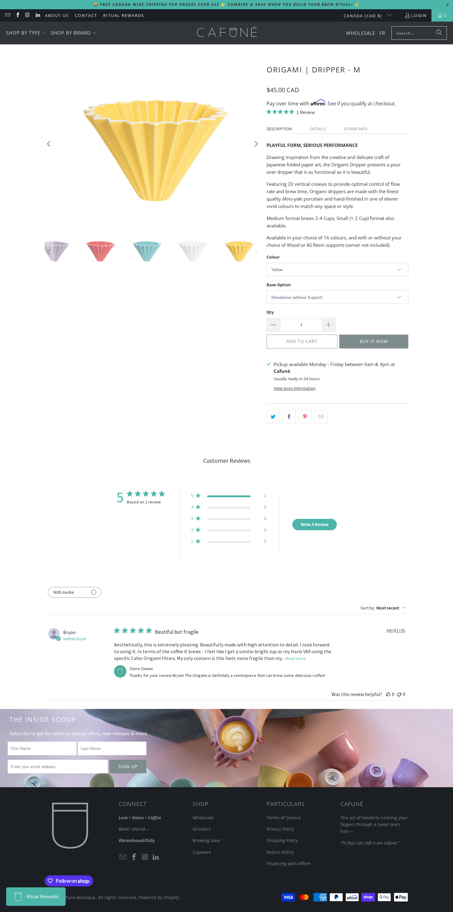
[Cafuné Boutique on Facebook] (17, 15)
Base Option (279, 284)
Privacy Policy (280, 829)
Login (419, 15)
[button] (26, 33)
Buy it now (374, 341)
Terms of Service (284, 817)
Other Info (355, 129)
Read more (296, 658)
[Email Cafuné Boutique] (7, 15)
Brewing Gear (207, 840)
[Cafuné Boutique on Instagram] (27, 15)
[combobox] (383, 608)
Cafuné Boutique (78, 897)
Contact (86, 15)
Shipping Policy (282, 840)
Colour (273, 257)
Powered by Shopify (158, 897)
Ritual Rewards (123, 15)
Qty (270, 312)
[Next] (256, 144)
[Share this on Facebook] (289, 416)
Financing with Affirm (289, 863)
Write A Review (315, 524)
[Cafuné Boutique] (227, 33)
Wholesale (203, 817)
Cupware (202, 852)
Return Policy (280, 852)
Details (317, 129)
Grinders (202, 829)
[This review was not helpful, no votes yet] (399, 694)
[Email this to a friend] (321, 416)
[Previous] (49, 144)
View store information (295, 388)
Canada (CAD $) (364, 15)
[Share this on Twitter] (273, 416)
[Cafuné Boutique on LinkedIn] (37, 15)
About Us (57, 15)
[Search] (439, 33)
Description (279, 129)
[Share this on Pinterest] (305, 416)
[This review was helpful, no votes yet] (388, 694)
